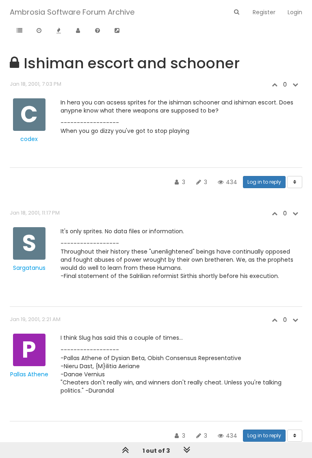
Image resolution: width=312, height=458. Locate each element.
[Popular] (58, 30)
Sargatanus (29, 268)
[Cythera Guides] (117, 30)
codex (29, 139)
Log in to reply (264, 181)
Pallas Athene (29, 374)
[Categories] (19, 30)
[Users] (78, 30)
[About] (97, 30)
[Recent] (39, 30)
